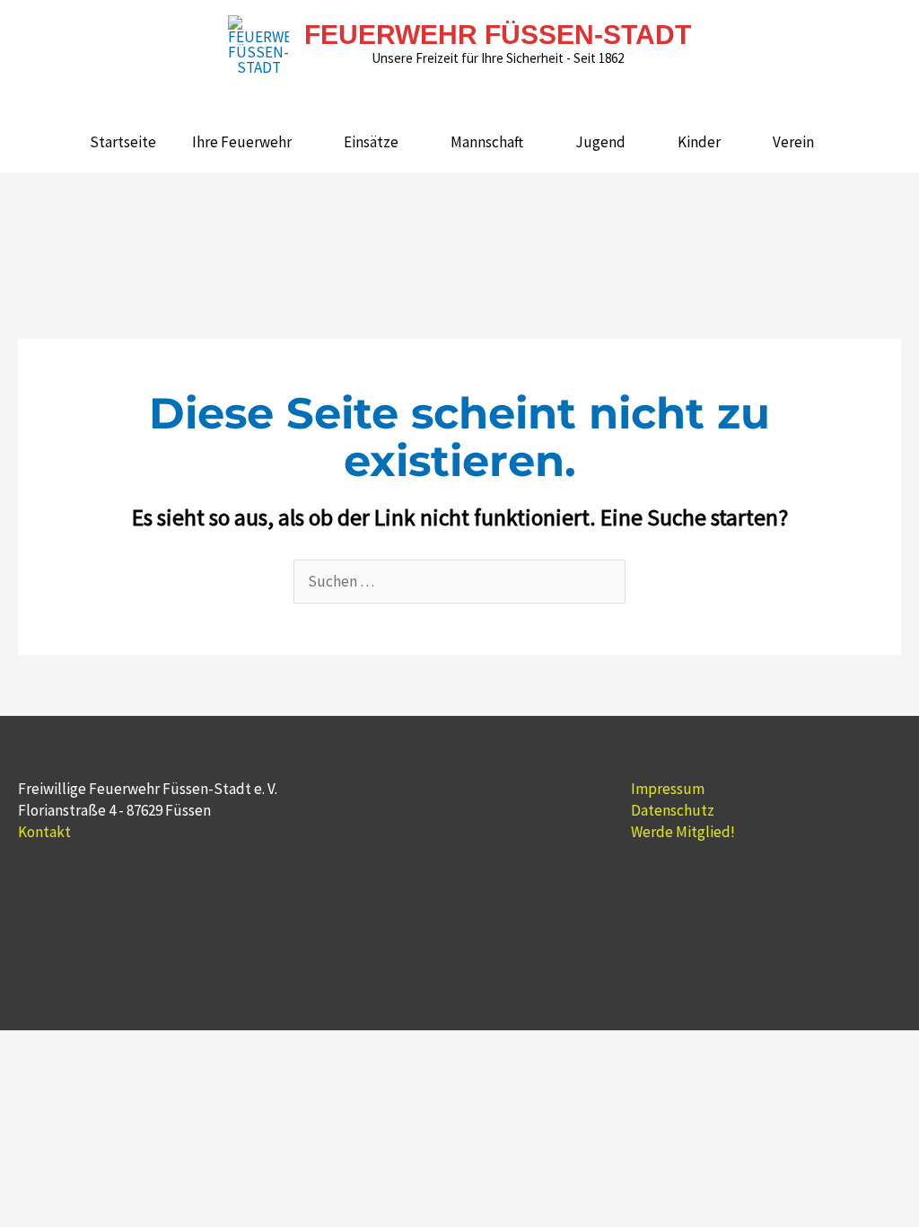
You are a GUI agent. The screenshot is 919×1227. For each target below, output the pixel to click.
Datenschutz (672, 810)
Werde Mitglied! (683, 832)
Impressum (668, 789)
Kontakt (44, 832)
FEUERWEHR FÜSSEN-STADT (497, 34)
